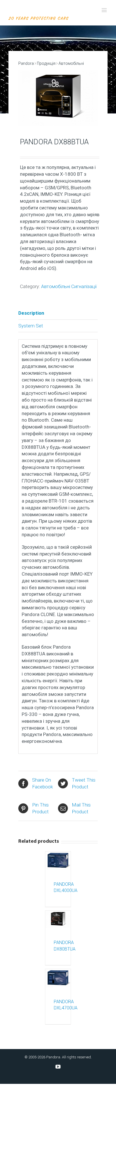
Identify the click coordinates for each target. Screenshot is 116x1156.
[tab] (58, 313)
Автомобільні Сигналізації (69, 286)
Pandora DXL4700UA (58, 1005)
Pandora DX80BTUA (58, 946)
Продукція (46, 63)
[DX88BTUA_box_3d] (58, 98)
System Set (30, 326)
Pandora (26, 63)
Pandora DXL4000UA (58, 887)
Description (31, 313)
